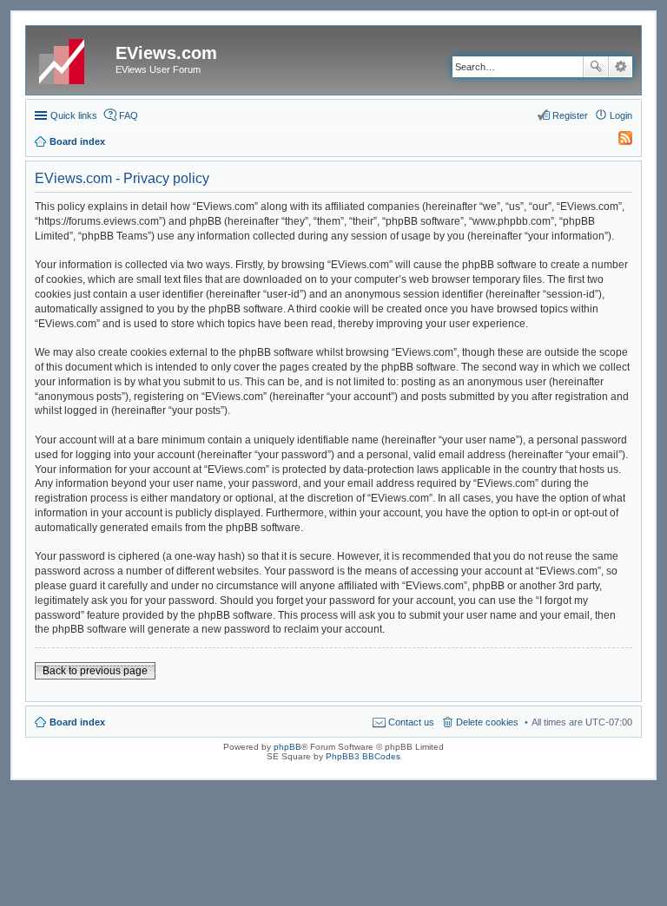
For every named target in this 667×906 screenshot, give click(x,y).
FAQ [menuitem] (128, 115)
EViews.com (166, 52)
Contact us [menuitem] (411, 722)
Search (596, 66)
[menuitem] (617, 141)
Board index (77, 722)
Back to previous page (95, 671)
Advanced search (620, 66)
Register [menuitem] (570, 115)
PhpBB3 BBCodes (363, 756)
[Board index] (73, 58)
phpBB (287, 747)
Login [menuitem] (621, 115)
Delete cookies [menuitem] (487, 722)
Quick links (73, 115)
